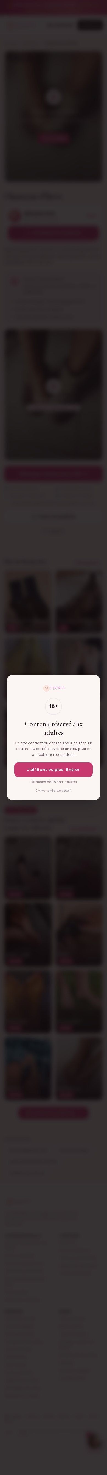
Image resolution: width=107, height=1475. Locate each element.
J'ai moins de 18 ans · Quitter (53, 782)
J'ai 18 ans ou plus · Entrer (53, 769)
